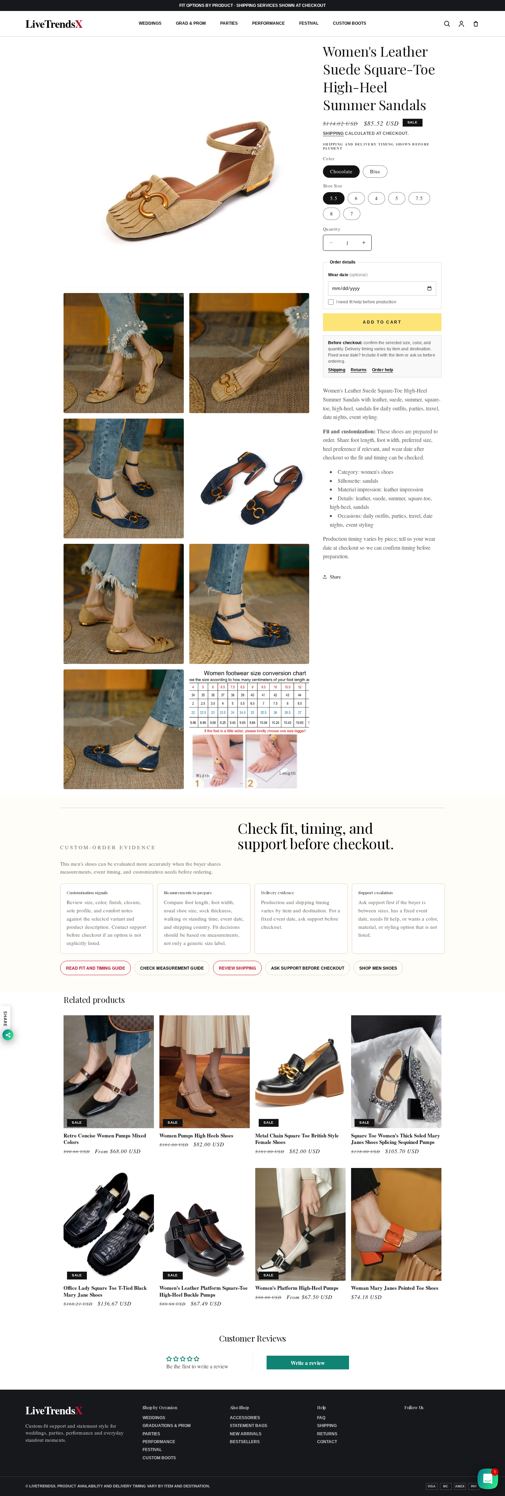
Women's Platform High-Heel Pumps (296, 1288)
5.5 (333, 198)
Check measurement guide (172, 968)
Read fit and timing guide (95, 968)
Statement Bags (248, 1425)
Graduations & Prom (167, 1425)
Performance (268, 23)
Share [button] (335, 576)
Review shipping (237, 968)
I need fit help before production (366, 301)
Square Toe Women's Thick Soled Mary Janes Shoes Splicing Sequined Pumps (395, 1139)
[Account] (461, 24)
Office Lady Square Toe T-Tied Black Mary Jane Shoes (105, 1291)
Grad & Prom (191, 23)
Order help (382, 369)
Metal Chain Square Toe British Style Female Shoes (297, 1139)
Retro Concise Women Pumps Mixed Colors (105, 1139)
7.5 (419, 198)
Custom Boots (349, 23)
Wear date (348, 274)
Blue (375, 171)
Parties (229, 23)
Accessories (245, 1417)
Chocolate (341, 171)
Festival (308, 23)
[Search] (447, 24)
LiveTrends (53, 23)
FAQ (321, 1417)
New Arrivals (245, 1433)
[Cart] (476, 24)
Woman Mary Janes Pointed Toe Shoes (394, 1288)
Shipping (333, 133)
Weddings (150, 23)
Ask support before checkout (307, 968)
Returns (359, 369)
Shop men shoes (378, 968)
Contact (327, 1441)
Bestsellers (245, 1441)
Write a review (308, 1363)
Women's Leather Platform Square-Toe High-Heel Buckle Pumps (203, 1291)
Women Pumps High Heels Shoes (196, 1135)
